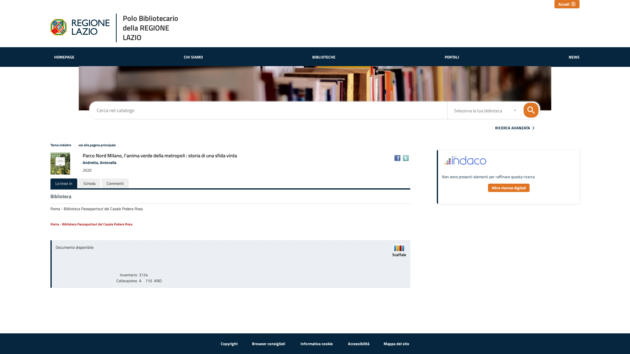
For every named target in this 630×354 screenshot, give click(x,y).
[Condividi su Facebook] (397, 158)
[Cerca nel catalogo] (531, 110)
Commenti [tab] (115, 183)
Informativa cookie (316, 344)
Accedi (563, 4)
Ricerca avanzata (512, 128)
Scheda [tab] (89, 183)
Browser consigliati (268, 344)
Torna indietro (60, 145)
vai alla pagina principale (97, 145)
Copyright (229, 344)
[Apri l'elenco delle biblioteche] (515, 110)
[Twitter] (406, 158)
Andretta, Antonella (99, 162)
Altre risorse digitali (509, 188)
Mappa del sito (396, 344)
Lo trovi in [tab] (63, 183)
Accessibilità (358, 344)
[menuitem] (64, 57)
